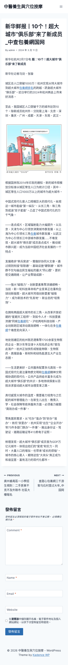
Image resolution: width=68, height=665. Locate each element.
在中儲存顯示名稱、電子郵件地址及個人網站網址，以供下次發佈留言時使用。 (35, 620)
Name (12, 577)
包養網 (21, 321)
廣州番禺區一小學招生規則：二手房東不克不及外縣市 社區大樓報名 (17, 485)
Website (12, 609)
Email (11, 593)
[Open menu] (61, 6)
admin (12, 50)
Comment (14, 530)
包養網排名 (26, 88)
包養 (33, 233)
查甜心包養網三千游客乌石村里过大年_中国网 (50, 483)
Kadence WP (41, 655)
